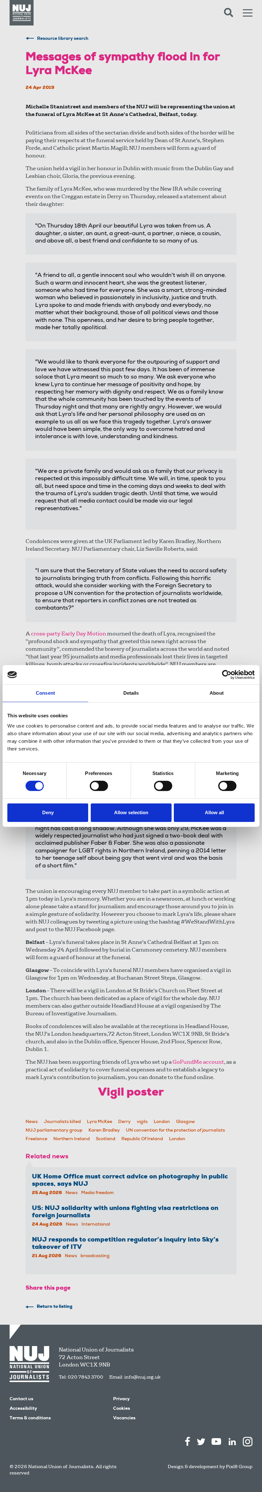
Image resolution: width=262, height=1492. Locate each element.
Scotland (105, 1139)
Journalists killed (62, 1122)
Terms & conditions (30, 1418)
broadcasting (95, 1256)
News (32, 1122)
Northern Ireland (71, 1139)
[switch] (99, 786)
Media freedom (97, 1193)
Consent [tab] (45, 693)
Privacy (121, 1399)
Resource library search (63, 39)
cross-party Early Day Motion (68, 633)
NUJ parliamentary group (54, 1130)
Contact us (21, 1399)
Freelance (36, 1139)
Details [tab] (131, 693)
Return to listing (55, 1307)
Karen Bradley (104, 1130)
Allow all (214, 812)
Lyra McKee (99, 1122)
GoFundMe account (198, 1062)
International (95, 1224)
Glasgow (185, 1122)
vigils (142, 1122)
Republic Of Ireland (142, 1139)
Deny (48, 812)
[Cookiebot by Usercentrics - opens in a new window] (227, 674)
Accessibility (23, 1409)
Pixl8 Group (239, 1466)
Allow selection (131, 812)
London (162, 1122)
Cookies (121, 1409)
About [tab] (217, 693)
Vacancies (124, 1418)
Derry (124, 1122)
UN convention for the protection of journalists (175, 1130)
